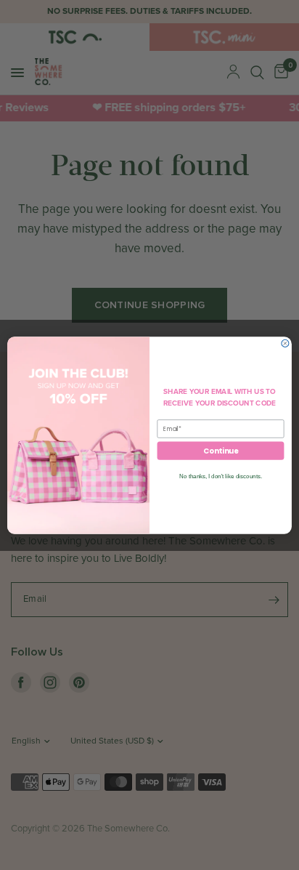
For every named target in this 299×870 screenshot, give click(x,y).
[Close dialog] (285, 343)
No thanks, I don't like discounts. (220, 475)
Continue (220, 451)
